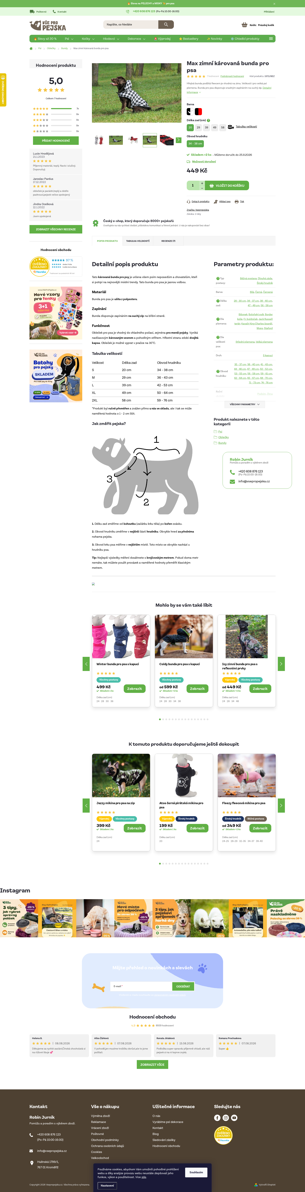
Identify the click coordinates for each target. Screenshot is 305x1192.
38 (179, 701)
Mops (260, 328)
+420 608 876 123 (250, 471)
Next (281, 664)
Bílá (252, 292)
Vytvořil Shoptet (267, 1184)
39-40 (259, 841)
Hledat (166, 24)
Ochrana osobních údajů (107, 1146)
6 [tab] (176, 719)
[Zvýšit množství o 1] (202, 183)
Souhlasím (196, 1172)
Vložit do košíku (230, 185)
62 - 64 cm (240, 378)
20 (160, 841)
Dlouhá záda (265, 278)
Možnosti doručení (204, 161)
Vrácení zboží (100, 1128)
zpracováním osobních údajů (170, 995)
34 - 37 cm (253, 301)
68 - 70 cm (266, 378)
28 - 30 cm (240, 301)
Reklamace (98, 1122)
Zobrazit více (152, 1064)
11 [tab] (192, 719)
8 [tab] (182, 719)
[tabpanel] (121, 661)
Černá (258, 292)
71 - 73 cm (254, 382)
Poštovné (41, 11)
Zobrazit (134, 688)
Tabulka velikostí (246, 127)
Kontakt (62, 11)
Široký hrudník (265, 283)
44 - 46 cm (240, 369)
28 (102, 701)
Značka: (198, 210)
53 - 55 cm (240, 373)
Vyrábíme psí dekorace (167, 1122)
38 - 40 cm (266, 301)
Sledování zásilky (163, 1140)
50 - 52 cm (266, 369)
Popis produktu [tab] (107, 240)
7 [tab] (179, 719)
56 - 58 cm (267, 305)
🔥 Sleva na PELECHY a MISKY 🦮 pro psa (150, 3)
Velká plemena (264, 342)
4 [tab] (169, 719)
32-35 (242, 841)
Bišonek (243, 314)
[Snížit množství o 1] (202, 187)
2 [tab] (163, 719)
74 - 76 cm (267, 382)
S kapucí (268, 355)
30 (107, 701)
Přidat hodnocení (56, 140)
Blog (155, 1134)
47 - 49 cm (254, 305)
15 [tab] (204, 719)
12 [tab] (195, 719)
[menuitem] (45, 39)
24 (98, 701)
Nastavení (107, 1186)
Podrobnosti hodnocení (232, 76)
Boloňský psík (256, 314)
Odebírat (183, 986)
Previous (86, 664)
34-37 (251, 841)
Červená (268, 292)
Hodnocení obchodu (152, 1016)
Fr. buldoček (251, 319)
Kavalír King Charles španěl (256, 323)
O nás (156, 1116)
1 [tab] (160, 719)
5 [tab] (173, 719)
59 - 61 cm (266, 373)
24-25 (225, 841)
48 (237, 701)
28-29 (234, 841)
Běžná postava (248, 278)
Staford (268, 328)
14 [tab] (201, 719)
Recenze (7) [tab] (168, 240)
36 (111, 701)
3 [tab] (166, 719)
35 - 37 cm (240, 364)
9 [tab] (185, 719)
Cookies (96, 1152)
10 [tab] (188, 719)
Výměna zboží (100, 1116)
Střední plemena (245, 342)
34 (174, 701)
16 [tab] (207, 719)
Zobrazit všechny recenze (56, 229)
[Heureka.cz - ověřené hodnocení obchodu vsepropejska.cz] (55, 266)
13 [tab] (198, 719)
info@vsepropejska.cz (254, 481)
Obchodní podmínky (105, 1140)
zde (144, 1177)
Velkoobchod (100, 1158)
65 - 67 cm (253, 378)
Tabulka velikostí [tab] (137, 240)
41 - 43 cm (266, 364)
